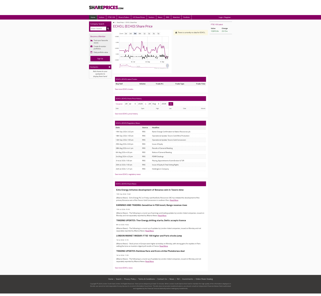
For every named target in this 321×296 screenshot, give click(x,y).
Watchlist (176, 17)
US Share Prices (139, 17)
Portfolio (186, 17)
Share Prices (120, 22)
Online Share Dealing (204, 278)
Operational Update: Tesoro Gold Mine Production (170, 135)
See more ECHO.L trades (124, 89)
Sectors (151, 17)
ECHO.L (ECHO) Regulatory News (128, 123)
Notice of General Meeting (162, 152)
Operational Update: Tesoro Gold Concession (169, 140)
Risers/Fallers (124, 17)
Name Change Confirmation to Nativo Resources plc (171, 131)
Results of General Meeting (162, 148)
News (160, 17)
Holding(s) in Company (160, 168)
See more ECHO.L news (124, 267)
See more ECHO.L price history (126, 113)
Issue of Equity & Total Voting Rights (165, 164)
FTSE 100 (111, 17)
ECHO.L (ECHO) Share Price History (129, 98)
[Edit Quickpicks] (109, 67)
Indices (101, 17)
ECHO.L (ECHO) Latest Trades (126, 79)
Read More (174, 200)
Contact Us (162, 278)
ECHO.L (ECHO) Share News (126, 183)
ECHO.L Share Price (131, 22)
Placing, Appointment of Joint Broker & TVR (168, 160)
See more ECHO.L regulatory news (128, 174)
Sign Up (100, 58)
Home (93, 17)
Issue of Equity (157, 144)
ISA (178, 278)
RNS (167, 17)
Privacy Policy (130, 278)
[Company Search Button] (108, 29)
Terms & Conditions (146, 278)
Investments (187, 278)
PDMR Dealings (158, 156)
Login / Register (225, 17)
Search (119, 278)
